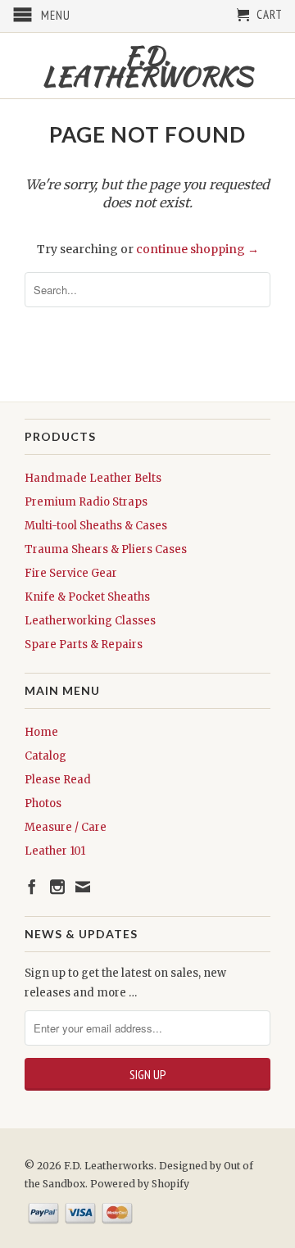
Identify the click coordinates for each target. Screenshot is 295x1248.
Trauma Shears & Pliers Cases (106, 549)
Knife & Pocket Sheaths (87, 597)
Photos (43, 803)
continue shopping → (197, 249)
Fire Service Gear (71, 573)
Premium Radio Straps (86, 502)
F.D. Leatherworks (147, 65)
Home (41, 732)
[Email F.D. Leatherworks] (82, 886)
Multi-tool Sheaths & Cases (96, 526)
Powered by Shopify (139, 1184)
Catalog (45, 756)
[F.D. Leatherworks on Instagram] (57, 886)
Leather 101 (55, 851)
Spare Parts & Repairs (84, 644)
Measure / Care (66, 827)
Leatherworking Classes (90, 621)
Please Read (58, 780)
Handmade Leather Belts (93, 478)
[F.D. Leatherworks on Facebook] (32, 886)
